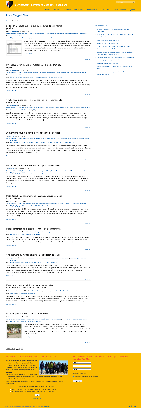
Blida (11, 38)
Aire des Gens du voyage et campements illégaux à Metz (33, 254)
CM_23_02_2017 (48, 142)
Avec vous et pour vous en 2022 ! (107, 43)
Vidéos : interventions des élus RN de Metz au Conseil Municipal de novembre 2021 (113, 48)
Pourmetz (11, 136)
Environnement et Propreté (36, 108)
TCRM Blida (38, 206)
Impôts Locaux (55, 72)
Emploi (24, 171)
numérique (28, 38)
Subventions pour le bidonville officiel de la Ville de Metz (33, 132)
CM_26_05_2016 (42, 262)
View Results (37, 398)
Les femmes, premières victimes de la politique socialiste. (33, 165)
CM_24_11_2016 (18, 173)
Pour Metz (9, 4)
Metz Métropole (83, 33)
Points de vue (71, 291)
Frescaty (29, 77)
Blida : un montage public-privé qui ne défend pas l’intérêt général (34, 27)
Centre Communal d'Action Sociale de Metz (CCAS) (28, 142)
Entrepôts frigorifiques (19, 77)
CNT (34, 110)
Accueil (8, 21)
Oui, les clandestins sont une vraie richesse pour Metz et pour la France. (34, 389)
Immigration (37, 138)
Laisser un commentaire (14, 36)
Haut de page (88, 59)
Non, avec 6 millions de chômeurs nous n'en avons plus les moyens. (33, 392)
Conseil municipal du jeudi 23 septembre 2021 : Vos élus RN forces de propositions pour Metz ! (115, 59)
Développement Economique (53, 33)
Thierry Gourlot (46, 206)
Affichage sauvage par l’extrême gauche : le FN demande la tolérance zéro (34, 101)
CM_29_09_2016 (18, 234)
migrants (32, 293)
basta (27, 110)
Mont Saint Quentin (38, 77)
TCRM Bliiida (48, 38)
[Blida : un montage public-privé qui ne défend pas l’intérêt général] (14, 55)
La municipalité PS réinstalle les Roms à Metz (27, 313)
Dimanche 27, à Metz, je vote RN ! (107, 63)
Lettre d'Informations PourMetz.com (86, 377)
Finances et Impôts (45, 72)
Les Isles (39, 291)
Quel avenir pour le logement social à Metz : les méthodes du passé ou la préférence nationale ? (115, 53)
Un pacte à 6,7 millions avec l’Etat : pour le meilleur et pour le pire (34, 66)
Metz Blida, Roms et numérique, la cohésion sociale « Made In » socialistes (34, 197)
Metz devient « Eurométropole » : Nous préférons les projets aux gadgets (113, 73)
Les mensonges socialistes (70, 33)
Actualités (9, 33)
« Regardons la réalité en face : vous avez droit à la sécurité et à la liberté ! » (115, 36)
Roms (73, 142)
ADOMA (12, 262)
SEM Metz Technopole (38, 38)
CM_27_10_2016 (18, 206)
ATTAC (23, 110)
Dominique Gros (18, 321)
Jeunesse (60, 204)
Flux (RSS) (47, 406)
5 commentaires (77, 232)
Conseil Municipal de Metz (36, 33)
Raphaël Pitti (34, 321)
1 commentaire (12, 140)
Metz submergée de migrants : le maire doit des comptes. (33, 228)
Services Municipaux (67, 108)
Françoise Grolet (13, 31)
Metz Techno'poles (18, 38)
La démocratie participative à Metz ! (108, 40)
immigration (67, 142)
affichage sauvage (15, 110)
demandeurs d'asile (23, 293)
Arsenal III (30, 262)
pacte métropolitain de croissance (54, 77)
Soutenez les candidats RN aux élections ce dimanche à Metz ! (114, 67)
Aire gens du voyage (21, 262)
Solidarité (66, 171)
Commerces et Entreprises (20, 33)
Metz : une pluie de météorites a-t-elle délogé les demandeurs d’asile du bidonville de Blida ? (29, 286)
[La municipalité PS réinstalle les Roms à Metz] (14, 338)
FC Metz (25, 173)
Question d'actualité (55, 319)
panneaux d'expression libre (44, 110)
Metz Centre (63, 291)
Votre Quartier (66, 319)
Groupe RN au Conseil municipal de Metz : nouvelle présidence (113, 30)
